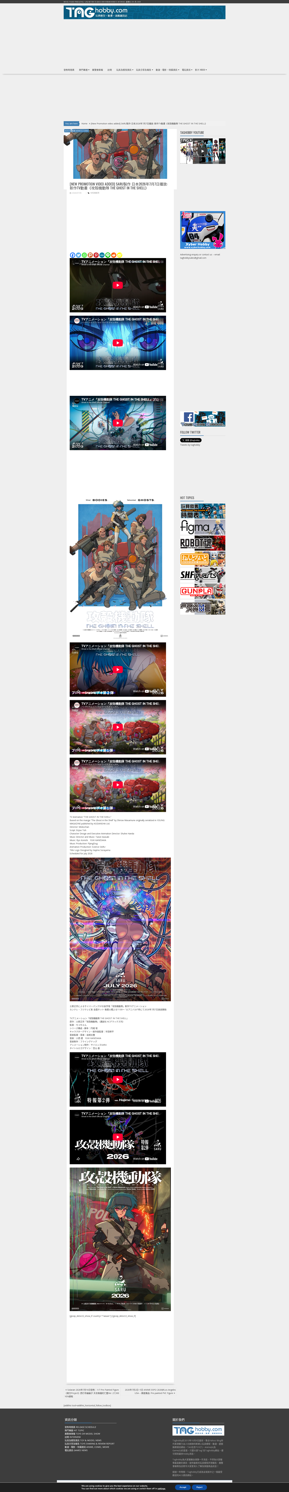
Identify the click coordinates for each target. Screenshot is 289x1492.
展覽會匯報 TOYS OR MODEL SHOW (82, 1433)
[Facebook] (72, 255)
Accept (183, 1487)
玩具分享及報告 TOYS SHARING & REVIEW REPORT (90, 1443)
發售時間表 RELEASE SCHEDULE (80, 1427)
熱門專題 (83, 69)
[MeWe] (102, 255)
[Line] (107, 255)
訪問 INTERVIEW (73, 1437)
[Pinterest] (96, 255)
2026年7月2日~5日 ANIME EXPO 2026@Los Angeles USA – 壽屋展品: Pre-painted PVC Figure (150, 1391)
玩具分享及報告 (143, 69)
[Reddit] (113, 255)
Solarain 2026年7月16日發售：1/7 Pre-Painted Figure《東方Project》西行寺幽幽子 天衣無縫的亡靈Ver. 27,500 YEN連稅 (92, 1393)
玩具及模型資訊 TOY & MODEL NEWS (83, 1440)
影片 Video (200, 69)
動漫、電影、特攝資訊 (166, 69)
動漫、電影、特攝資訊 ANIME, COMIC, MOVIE (87, 1447)
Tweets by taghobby (190, 444)
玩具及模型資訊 (124, 69)
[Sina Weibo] (119, 255)
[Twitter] (78, 255)
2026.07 (67, 131)
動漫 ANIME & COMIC (80, 131)
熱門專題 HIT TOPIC (74, 1430)
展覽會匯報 (97, 69)
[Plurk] (90, 255)
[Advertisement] (144, 42)
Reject (199, 1487)
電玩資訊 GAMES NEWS (76, 1450)
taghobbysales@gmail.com (193, 257)
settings (161, 1488)
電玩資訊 (186, 69)
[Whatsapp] (84, 255)
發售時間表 (69, 69)
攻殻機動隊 (94, 193)
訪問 (109, 69)
